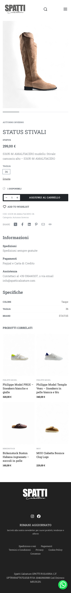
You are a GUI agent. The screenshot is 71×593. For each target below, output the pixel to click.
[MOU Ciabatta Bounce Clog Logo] (52, 423)
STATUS (63, 315)
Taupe (64, 301)
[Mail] (43, 224)
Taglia (7, 166)
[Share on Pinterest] (36, 224)
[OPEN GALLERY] (35, 64)
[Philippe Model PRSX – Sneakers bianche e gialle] (19, 355)
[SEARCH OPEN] (45, 9)
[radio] (6, 171)
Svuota (6, 178)
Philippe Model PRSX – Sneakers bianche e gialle (18, 388)
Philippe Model (10, 380)
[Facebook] (39, 516)
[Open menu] (65, 9)
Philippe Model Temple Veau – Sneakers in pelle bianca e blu (51, 388)
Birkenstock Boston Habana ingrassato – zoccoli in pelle (16, 456)
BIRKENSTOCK (9, 448)
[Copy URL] (50, 224)
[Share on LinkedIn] (29, 224)
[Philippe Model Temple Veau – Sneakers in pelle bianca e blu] (52, 355)
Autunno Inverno (13, 122)
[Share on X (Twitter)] (15, 224)
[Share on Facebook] (22, 224)
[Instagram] (32, 516)
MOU (38, 448)
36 (67, 308)
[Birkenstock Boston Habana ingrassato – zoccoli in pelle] (19, 423)
